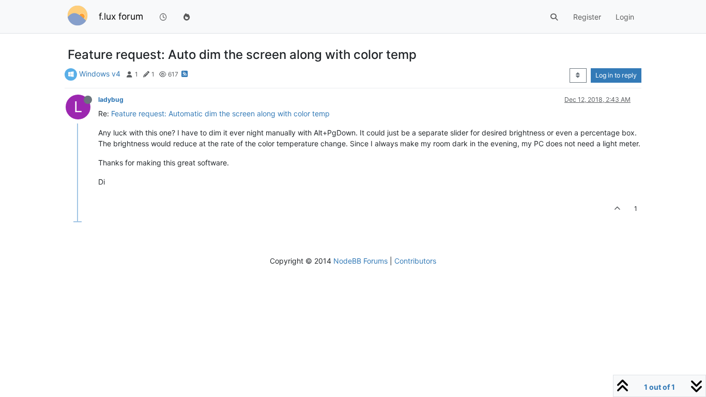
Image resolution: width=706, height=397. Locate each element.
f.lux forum (121, 16)
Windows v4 (99, 73)
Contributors (415, 260)
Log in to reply (616, 75)
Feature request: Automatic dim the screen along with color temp (220, 113)
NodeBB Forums (360, 260)
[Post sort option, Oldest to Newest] (578, 75)
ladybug (111, 99)
